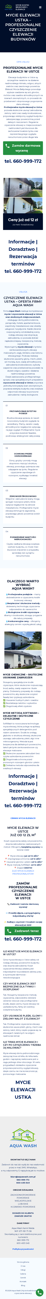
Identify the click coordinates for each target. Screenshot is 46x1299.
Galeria (23, 1274)
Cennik (23, 1278)
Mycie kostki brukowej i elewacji (22, 7)
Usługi (23, 1270)
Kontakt (23, 1281)
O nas (23, 1266)
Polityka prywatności (23, 1249)
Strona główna (23, 1262)
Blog (23, 1285)
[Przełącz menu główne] (40, 7)
